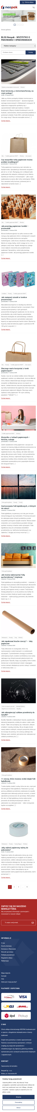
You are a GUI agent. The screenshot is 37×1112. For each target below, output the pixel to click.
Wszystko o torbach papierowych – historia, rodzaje (15, 438)
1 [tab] (15, 25)
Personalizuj (18, 1102)
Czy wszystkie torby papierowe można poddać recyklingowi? (16, 160)
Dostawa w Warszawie (8, 949)
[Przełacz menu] (33, 7)
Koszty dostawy (6, 946)
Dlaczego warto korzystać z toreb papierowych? (15, 369)
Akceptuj (18, 1097)
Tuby (15, 637)
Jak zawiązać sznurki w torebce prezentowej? (14, 298)
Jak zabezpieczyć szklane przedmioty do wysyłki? (18, 713)
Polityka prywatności (8, 955)
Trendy (20, 502)
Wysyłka (19, 709)
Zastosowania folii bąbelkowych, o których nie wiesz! (18, 507)
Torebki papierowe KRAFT (11, 156)
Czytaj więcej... (6, 121)
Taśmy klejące (18, 844)
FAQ (2, 979)
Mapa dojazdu (5, 973)
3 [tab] (20, 25)
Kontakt (3, 976)
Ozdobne (4, 293)
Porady (10, 293)
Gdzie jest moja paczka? (9, 982)
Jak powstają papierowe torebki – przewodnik (15, 227)
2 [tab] (17, 25)
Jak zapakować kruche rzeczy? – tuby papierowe (16, 642)
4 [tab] (22, 25)
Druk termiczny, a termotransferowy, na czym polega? (17, 92)
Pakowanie (4, 637)
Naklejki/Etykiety (20, 706)
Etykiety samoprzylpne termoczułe (10, 87)
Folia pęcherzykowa (7, 502)
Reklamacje (5, 961)
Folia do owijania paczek (8, 706)
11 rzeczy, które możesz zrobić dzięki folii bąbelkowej (18, 780)
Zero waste (28, 156)
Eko (3, 156)
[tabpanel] (18, 16)
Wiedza (22, 87)
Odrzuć (18, 1108)
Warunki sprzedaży (7, 952)
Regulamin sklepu (6, 958)
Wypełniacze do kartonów (8, 709)
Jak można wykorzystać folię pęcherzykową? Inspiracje (13, 576)
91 (27, 887)
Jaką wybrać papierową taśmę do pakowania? (14, 848)
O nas (3, 943)
